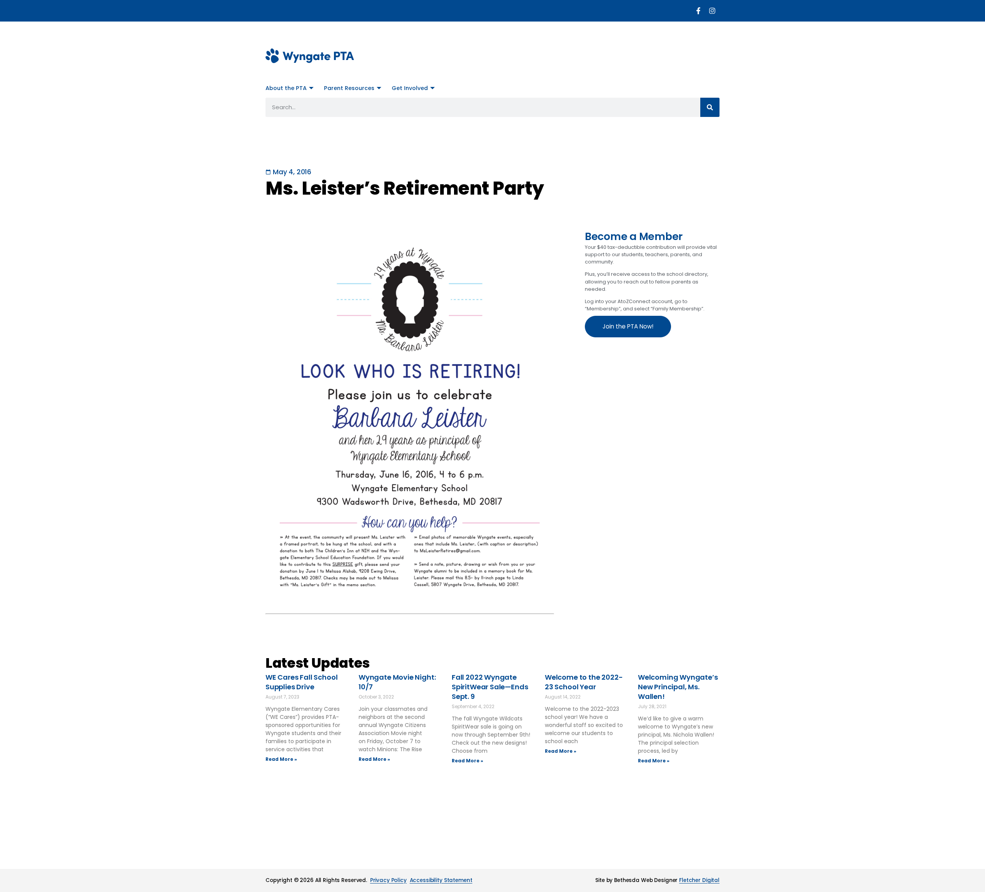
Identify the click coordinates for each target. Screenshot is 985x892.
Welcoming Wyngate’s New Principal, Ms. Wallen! (678, 686)
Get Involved (410, 88)
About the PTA (286, 88)
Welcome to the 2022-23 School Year (584, 682)
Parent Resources (349, 88)
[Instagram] (712, 11)
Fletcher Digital (699, 880)
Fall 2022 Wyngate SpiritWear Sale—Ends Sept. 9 (490, 686)
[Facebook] (698, 11)
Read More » (281, 759)
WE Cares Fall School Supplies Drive (301, 682)
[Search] (710, 107)
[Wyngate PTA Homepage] (309, 55)
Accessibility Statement (441, 880)
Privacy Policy (388, 880)
